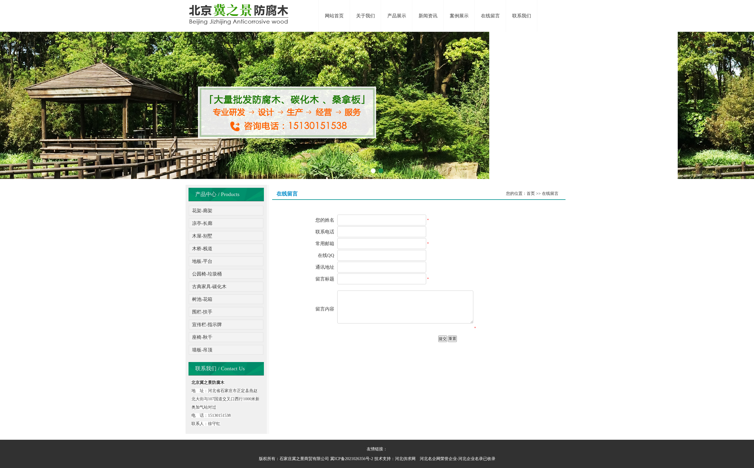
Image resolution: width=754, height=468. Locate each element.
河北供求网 (405, 459)
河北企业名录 (470, 459)
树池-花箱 (202, 299)
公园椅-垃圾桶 (207, 273)
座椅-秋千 (202, 337)
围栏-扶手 (202, 311)
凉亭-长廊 (202, 223)
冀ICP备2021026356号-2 (351, 459)
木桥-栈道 (202, 248)
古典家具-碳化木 (209, 286)
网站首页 (334, 15)
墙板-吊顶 (202, 349)
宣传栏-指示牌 (207, 324)
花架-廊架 (202, 210)
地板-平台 (202, 261)
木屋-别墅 (202, 235)
